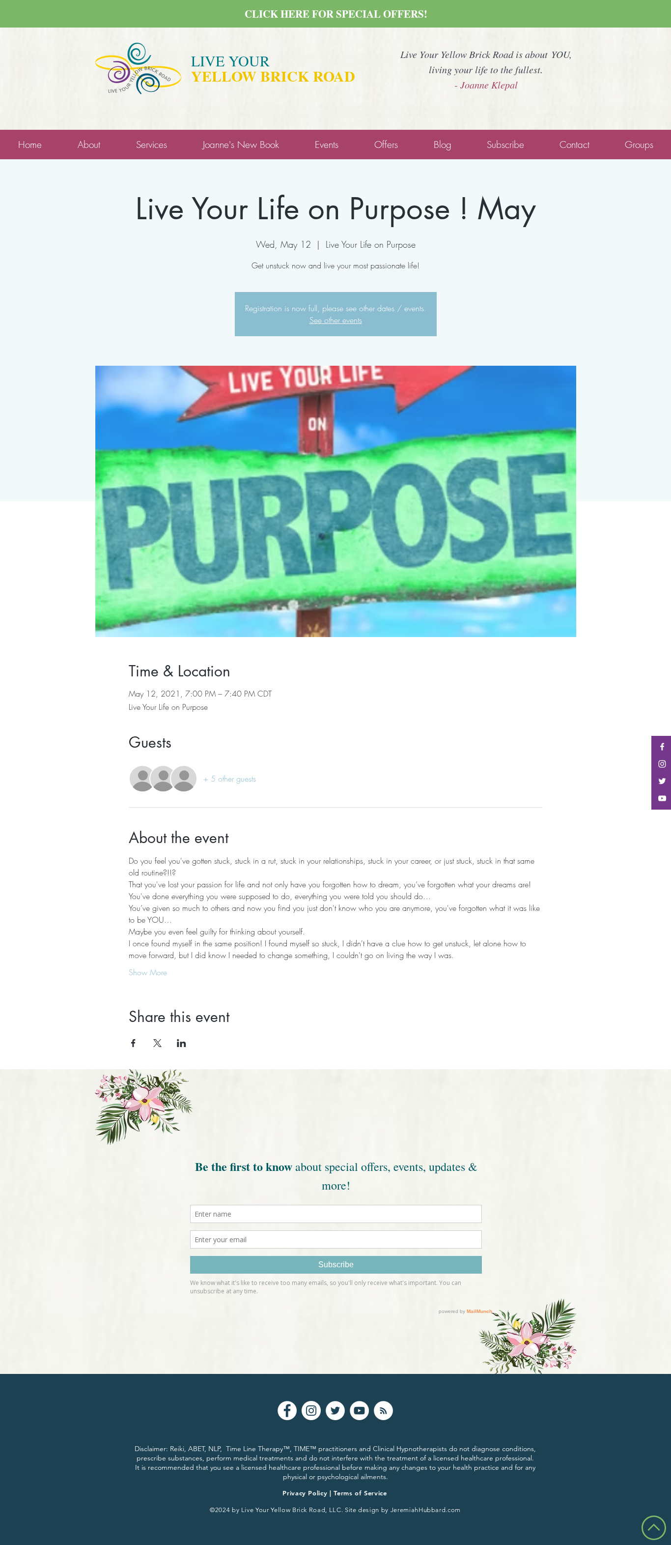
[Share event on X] (157, 1043)
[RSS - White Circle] (383, 1410)
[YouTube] (359, 1410)
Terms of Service (360, 1493)
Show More (148, 972)
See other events (335, 320)
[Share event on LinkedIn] (181, 1043)
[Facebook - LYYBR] (662, 747)
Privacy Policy (304, 1493)
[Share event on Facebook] (133, 1043)
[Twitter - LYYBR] (662, 781)
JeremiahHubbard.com (426, 1510)
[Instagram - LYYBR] (662, 764)
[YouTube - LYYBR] (662, 798)
